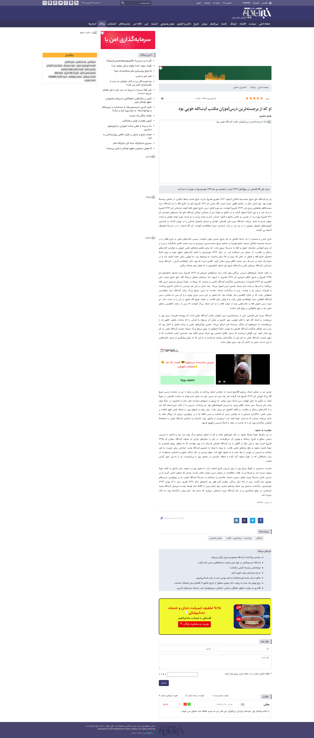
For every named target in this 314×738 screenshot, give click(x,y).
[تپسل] (160, 68)
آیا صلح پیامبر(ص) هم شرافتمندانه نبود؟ (133, 71)
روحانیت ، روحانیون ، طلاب (239, 538)
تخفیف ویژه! (187, 380)
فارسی (264, 3)
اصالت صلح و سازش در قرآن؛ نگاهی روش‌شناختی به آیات (127, 136)
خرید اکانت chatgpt (57, 77)
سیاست (252, 24)
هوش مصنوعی (167, 24)
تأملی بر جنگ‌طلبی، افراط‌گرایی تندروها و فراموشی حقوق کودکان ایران (129, 100)
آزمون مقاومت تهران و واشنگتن (137, 121)
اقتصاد (242, 24)
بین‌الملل (214, 24)
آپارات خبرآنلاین (55, 3)
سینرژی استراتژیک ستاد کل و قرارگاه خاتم (132, 143)
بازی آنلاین (69, 62)
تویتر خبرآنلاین (60, 3)
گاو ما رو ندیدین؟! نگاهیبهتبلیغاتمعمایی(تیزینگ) (129, 61)
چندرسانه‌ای (124, 24)
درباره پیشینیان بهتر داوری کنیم (246, 573)
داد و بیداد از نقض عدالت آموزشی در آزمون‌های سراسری (130, 127)
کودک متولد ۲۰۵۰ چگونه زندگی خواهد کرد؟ (131, 66)
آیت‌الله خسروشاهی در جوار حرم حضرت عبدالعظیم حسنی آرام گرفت (229, 563)
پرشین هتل (89, 69)
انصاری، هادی (239, 87)
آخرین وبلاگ (146, 55)
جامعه (224, 24)
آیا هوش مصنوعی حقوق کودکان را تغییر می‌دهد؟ (129, 148)
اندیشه (154, 24)
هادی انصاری (216, 538)
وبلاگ (102, 24)
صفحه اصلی (264, 24)
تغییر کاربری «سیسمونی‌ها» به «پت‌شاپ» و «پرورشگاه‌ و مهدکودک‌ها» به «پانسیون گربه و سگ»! (127, 109)
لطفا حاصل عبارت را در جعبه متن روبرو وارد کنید (248, 674)
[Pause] (219, 381)
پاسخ (165, 704)
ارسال (163, 683)
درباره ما (217, 3)
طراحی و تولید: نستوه (140, 733)
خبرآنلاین (251, 13)
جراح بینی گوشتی (54, 65)
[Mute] (224, 381)
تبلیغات (207, 3)
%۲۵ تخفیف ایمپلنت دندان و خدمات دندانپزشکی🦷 (194, 610)
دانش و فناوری (184, 24)
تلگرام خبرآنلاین (71, 3)
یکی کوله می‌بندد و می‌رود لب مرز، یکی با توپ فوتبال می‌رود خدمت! (127, 91)
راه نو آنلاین (80, 62)
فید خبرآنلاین (76, 3)
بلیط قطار (58, 73)
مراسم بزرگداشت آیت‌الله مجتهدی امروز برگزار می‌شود (236, 557)
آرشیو (199, 3)
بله (50, 3)
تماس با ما (227, 3)
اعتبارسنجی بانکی (87, 73)
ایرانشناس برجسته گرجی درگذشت (245, 568)
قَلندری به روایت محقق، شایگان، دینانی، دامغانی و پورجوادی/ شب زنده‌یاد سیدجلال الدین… (218, 588)
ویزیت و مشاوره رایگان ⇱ (194, 624)
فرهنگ (233, 24)
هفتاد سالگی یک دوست (140, 116)
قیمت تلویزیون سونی (85, 65)
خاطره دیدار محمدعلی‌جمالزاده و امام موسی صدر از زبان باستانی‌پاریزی (228, 578)
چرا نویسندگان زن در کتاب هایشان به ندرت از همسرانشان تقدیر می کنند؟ (131, 83)
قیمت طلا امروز (71, 73)
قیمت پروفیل (89, 77)
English (246, 3)
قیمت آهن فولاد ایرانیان (72, 69)
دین (146, 24)
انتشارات (112, 24)
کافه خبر (137, 24)
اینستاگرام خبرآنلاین (66, 3)
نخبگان (259, 538)
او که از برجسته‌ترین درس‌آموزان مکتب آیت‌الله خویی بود (224, 109)
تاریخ (196, 24)
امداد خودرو (89, 80)
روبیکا (45, 3)
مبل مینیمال (69, 65)
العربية (256, 3)
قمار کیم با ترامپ (144, 76)
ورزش (204, 24)
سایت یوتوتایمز (75, 77)
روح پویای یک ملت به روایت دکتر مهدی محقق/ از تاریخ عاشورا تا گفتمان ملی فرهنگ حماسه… (217, 583)
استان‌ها (92, 24)
